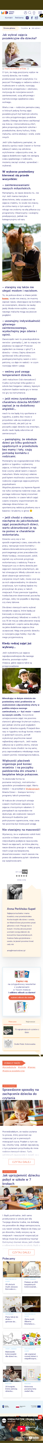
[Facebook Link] (32, 18)
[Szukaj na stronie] (29, 12)
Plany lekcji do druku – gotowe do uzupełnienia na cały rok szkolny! (12, 1323)
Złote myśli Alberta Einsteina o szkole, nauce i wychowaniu (31, 1324)
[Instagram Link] (27, 18)
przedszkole (10, 1067)
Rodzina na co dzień (10, 1280)
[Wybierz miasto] (34, 12)
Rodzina (8, 1383)
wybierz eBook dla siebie (22, 997)
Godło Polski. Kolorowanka (24, 1044)
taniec (32, 1067)
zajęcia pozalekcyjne (14, 1071)
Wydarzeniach (32, 788)
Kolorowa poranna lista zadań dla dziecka (30, 1390)
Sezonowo (9, 1314)
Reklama (19, 17)
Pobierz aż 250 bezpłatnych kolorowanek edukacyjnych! (31, 1285)
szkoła (23, 1067)
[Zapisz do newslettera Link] (36, 18)
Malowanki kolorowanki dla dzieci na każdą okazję (11, 1355)
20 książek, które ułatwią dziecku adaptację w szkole (11, 1391)
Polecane (12, 1022)
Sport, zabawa (30, 1279)
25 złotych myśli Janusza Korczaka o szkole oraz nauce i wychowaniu (11, 1290)
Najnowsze (30, 1022)
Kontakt (9, 17)
